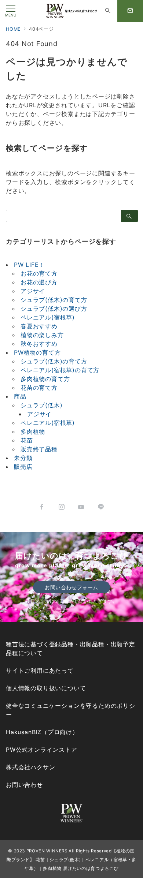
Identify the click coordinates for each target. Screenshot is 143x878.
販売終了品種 (39, 449)
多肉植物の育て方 (45, 378)
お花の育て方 (39, 273)
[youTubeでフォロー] (81, 507)
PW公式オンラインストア (41, 749)
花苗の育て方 (39, 387)
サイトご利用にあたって (40, 670)
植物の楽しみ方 (42, 335)
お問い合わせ (24, 784)
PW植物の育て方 (37, 352)
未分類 (23, 458)
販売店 (23, 466)
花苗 (27, 440)
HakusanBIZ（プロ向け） (42, 732)
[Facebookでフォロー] (42, 507)
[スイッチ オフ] (107, 11)
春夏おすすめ (39, 326)
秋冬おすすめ (39, 343)
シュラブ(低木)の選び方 (54, 308)
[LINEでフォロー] (101, 507)
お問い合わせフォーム (71, 587)
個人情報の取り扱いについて (46, 688)
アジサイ (33, 291)
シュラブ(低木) (41, 405)
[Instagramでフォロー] (62, 507)
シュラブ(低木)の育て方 (54, 299)
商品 (20, 396)
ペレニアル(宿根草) (48, 317)
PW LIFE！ (29, 264)
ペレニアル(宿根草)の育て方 (60, 370)
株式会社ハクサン (30, 767)
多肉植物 (33, 431)
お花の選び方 (39, 282)
